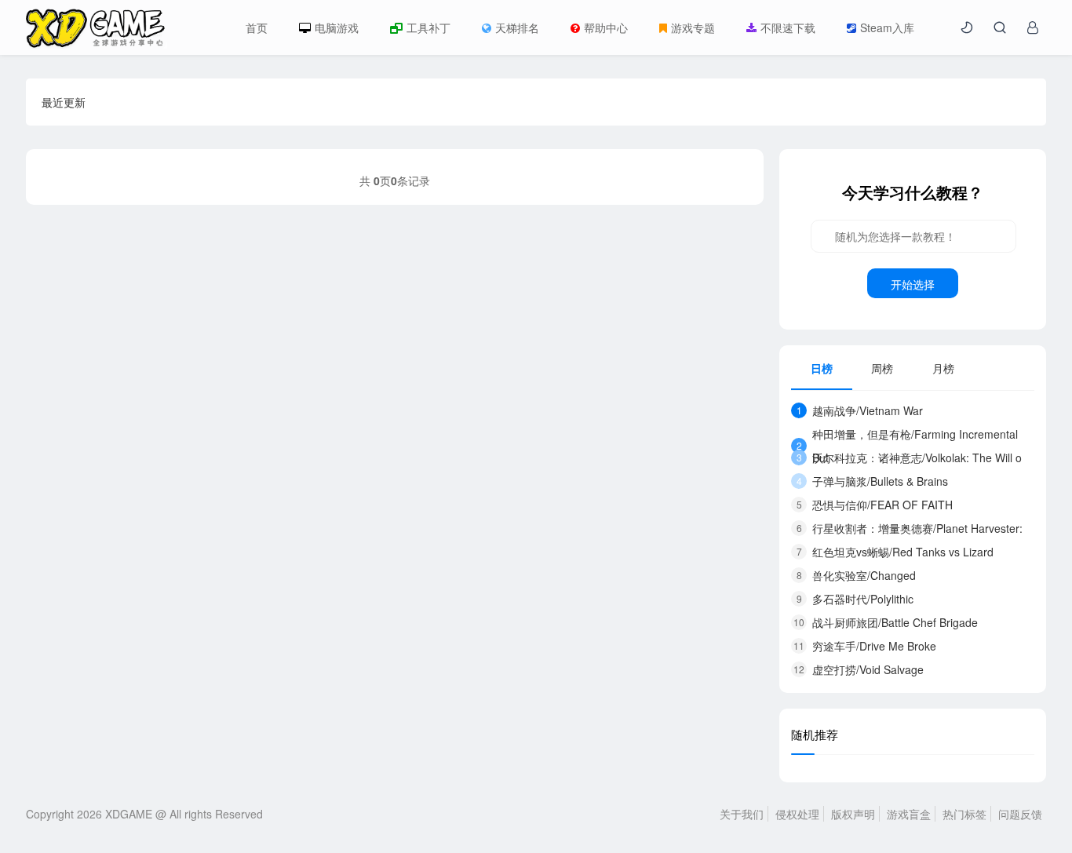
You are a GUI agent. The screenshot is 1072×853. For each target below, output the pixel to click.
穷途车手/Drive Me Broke (864, 646)
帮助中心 (606, 27)
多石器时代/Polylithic (855, 599)
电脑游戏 (337, 27)
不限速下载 (787, 27)
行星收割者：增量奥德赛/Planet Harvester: (910, 528)
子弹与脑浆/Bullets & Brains (873, 481)
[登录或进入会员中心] (1032, 27)
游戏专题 (693, 27)
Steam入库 (887, 27)
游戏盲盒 (909, 814)
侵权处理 (797, 814)
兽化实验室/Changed (857, 575)
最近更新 (64, 102)
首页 (257, 27)
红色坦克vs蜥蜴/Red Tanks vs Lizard (895, 552)
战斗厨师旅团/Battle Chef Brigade (885, 622)
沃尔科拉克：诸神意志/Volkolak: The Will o (910, 457)
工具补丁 (428, 27)
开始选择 (913, 284)
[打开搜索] (999, 27)
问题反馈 (1020, 814)
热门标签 (964, 814)
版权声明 (853, 814)
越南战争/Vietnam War (860, 410)
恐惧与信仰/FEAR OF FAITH (875, 504)
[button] (966, 27)
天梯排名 (517, 27)
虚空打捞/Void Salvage (858, 669)
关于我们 (742, 814)
